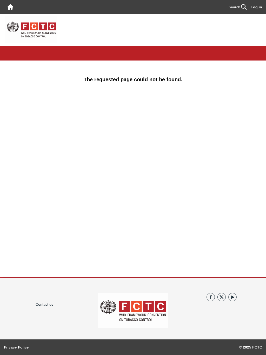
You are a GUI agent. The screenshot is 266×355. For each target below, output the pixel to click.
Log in (256, 7)
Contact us (44, 304)
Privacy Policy (16, 347)
